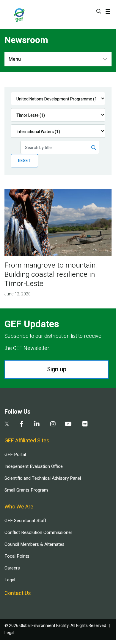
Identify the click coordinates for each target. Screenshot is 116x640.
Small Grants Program (26, 490)
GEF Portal (15, 454)
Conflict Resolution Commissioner (38, 532)
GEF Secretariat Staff (25, 520)
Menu (15, 59)
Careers (12, 568)
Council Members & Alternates (34, 544)
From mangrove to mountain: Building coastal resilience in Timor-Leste (50, 274)
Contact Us (17, 593)
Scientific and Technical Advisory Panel (42, 478)
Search (98, 11)
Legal (9, 580)
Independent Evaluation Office (33, 466)
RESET (24, 161)
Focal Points (16, 556)
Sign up (56, 369)
